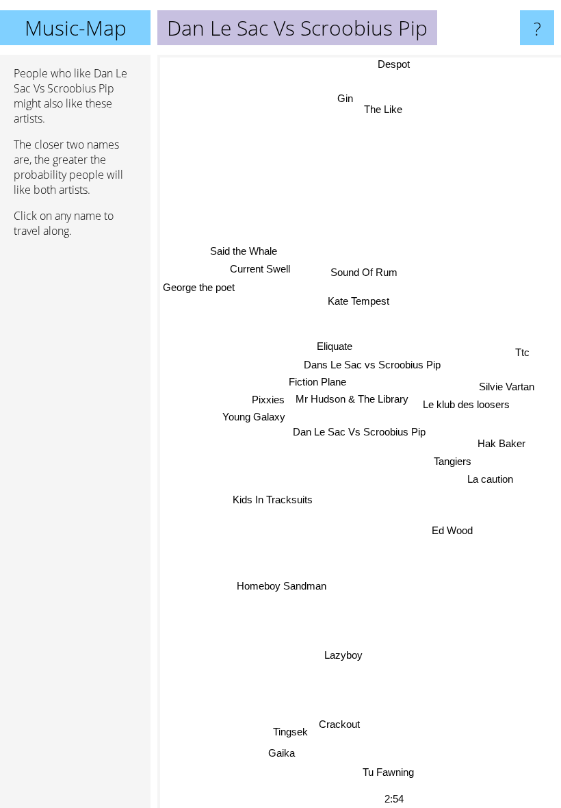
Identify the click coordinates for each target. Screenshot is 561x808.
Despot (394, 64)
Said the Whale (243, 250)
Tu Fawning (388, 772)
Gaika (281, 753)
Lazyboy (343, 654)
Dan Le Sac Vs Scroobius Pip (359, 432)
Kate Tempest (358, 301)
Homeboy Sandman (281, 585)
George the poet (199, 286)
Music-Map (76, 28)
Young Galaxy (253, 416)
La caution (490, 479)
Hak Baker (501, 444)
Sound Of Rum (363, 272)
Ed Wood (452, 530)
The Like (383, 109)
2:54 (394, 799)
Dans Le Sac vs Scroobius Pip (372, 364)
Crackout (339, 723)
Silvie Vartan (506, 386)
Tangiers (452, 462)
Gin (345, 98)
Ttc (522, 353)
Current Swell (261, 268)
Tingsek (290, 731)
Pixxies (268, 399)
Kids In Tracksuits (273, 499)
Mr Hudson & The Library (352, 399)
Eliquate (335, 346)
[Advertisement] (75, 458)
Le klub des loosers (466, 405)
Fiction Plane (317, 382)
